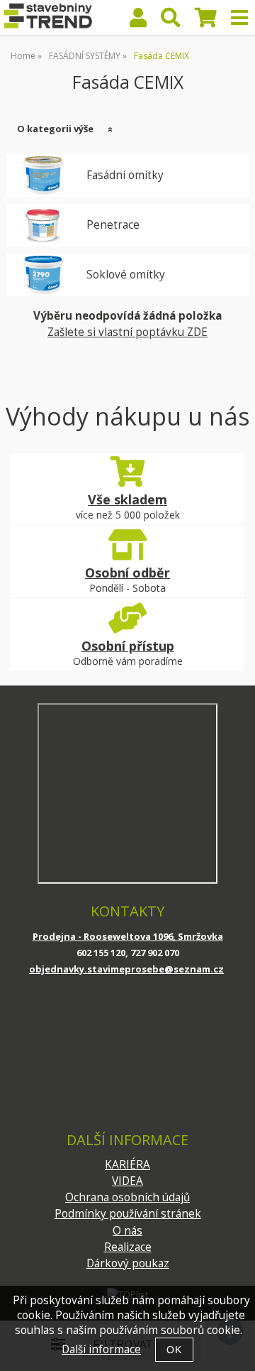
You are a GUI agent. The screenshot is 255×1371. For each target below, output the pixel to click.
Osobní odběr (127, 572)
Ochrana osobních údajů (127, 1197)
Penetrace (113, 225)
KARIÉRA (127, 1164)
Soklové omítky (125, 275)
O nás (127, 1230)
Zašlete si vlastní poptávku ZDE (127, 332)
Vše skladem (127, 499)
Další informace (101, 1349)
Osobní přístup (127, 645)
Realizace (128, 1247)
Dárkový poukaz (127, 1263)
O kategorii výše (55, 128)
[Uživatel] (138, 20)
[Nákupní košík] (206, 20)
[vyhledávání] (171, 20)
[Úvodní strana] (47, 18)
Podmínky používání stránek (128, 1213)
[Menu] (239, 18)
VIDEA (127, 1181)
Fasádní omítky (125, 175)
